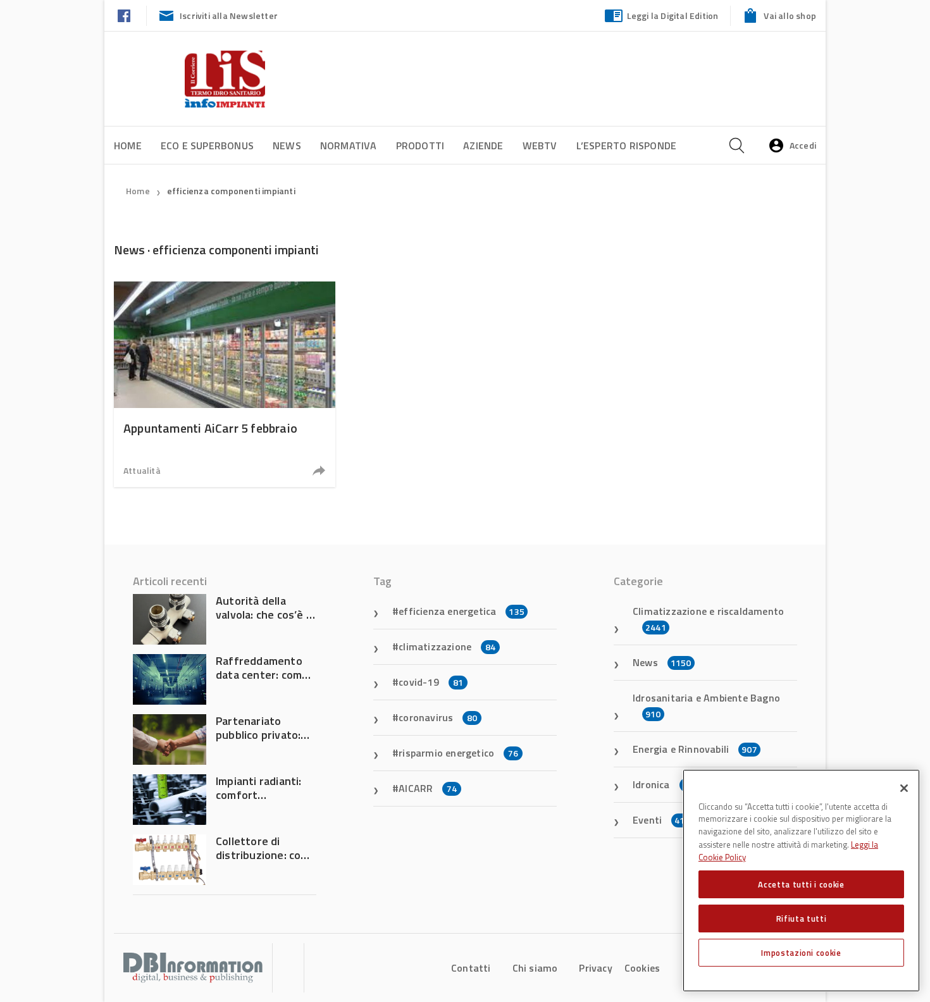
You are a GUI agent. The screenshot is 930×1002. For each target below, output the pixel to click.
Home (128, 145)
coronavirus (438, 717)
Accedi (803, 145)
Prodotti (420, 145)
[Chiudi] (904, 788)
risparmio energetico (458, 752)
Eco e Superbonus (207, 145)
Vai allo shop (790, 15)
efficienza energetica (461, 611)
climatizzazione (447, 646)
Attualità (142, 470)
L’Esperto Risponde (626, 145)
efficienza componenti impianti (231, 190)
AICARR (428, 788)
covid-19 (431, 682)
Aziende (483, 145)
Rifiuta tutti (801, 918)
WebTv (540, 145)
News (287, 145)
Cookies (642, 967)
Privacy (595, 967)
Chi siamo (535, 967)
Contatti (471, 967)
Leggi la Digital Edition (673, 15)
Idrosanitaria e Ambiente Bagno (706, 705)
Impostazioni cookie (801, 952)
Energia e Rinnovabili (695, 749)
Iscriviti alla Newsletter (229, 15)
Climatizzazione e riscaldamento (708, 618)
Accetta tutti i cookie (801, 884)
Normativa (348, 145)
